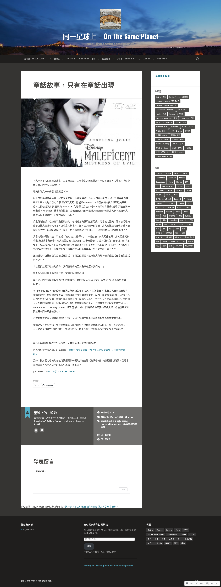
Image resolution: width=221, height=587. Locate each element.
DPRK (187, 182)
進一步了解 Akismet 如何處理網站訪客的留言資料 (90, 506)
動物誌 (57, 59)
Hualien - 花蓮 (161, 114)
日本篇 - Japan (177, 144)
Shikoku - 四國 (180, 122)
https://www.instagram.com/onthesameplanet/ (108, 565)
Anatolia (159, 173)
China (171, 182)
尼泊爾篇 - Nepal (178, 139)
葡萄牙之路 (174, 242)
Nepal (176, 195)
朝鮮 (176, 233)
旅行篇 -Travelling (34, 59)
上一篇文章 (105, 435)
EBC (157, 186)
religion (181, 203)
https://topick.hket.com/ (61, 371)
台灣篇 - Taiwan (161, 135)
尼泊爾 (189, 224)
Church (179, 182)
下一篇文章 (105, 439)
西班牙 (190, 242)
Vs (90, 349)
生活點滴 (106, 59)
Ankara (168, 173)
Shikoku (171, 207)
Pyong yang (170, 203)
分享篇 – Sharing (125, 59)
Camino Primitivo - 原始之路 (166, 105)
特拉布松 (169, 237)
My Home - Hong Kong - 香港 (166, 118)
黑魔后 (125, 421)
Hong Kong (160, 190)
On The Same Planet (163, 199)
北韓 (164, 220)
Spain (179, 207)
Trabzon (169, 212)
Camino (182, 178)
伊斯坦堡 (172, 216)
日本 (183, 229)
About (146, 59)
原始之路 (183, 220)
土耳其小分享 (175, 135)
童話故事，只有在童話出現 (73, 85)
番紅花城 (178, 237)
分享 (123, 424)
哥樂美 (158, 224)
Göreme (180, 186)
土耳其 (173, 224)
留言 (123, 489)
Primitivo (187, 199)
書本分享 (159, 233)
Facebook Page (162, 76)
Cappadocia (160, 182)
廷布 (164, 229)
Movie (168, 195)
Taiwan (187, 207)
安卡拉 (181, 224)
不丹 (157, 216)
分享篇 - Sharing (125, 417)
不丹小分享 (174, 127)
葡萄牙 (165, 242)
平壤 (157, 229)
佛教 (180, 216)
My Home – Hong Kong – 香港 (81, 59)
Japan (188, 190)
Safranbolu (160, 207)
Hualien (170, 190)
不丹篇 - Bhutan (187, 127)
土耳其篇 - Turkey (162, 139)
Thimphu (159, 212)
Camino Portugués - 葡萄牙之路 (167, 101)
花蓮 (157, 242)
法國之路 (159, 237)
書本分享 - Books (162, 148)
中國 (164, 216)
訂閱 (89, 546)
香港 (170, 246)
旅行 (177, 229)
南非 (128, 424)
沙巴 (183, 233)
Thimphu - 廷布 (161, 127)
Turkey (186, 212)
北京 (157, 220)
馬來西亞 (179, 246)
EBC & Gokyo (182, 110)
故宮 (170, 229)
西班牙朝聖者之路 (162, 152)
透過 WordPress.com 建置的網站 (36, 581)
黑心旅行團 (189, 246)
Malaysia (159, 195)
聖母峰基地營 (189, 237)
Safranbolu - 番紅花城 (164, 122)
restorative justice (111, 424)
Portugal (177, 199)
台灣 (191, 220)
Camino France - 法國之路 (178, 97)
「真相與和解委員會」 (77, 349)
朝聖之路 (169, 233)
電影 (119, 421)
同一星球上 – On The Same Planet (110, 36)
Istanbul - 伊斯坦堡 (176, 114)
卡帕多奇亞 (173, 220)
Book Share (160, 178)
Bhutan (185, 173)
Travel (178, 212)
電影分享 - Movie (108, 417)
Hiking (188, 186)
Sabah (189, 203)
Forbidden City (168, 186)
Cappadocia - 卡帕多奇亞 (165, 110)
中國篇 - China (161, 131)
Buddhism (172, 178)
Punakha (159, 203)
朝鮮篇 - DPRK (177, 148)
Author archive (36, 430)
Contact (162, 59)
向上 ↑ (197, 581)
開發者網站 (42, 430)
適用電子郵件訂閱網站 (96, 524)
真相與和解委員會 (108, 421)
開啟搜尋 (197, 59)
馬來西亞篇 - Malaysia (164, 156)
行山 (183, 242)
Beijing (176, 173)
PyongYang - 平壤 (187, 118)
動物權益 (188, 216)
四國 (165, 224)
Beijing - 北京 (161, 97)
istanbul (179, 190)
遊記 (157, 246)
